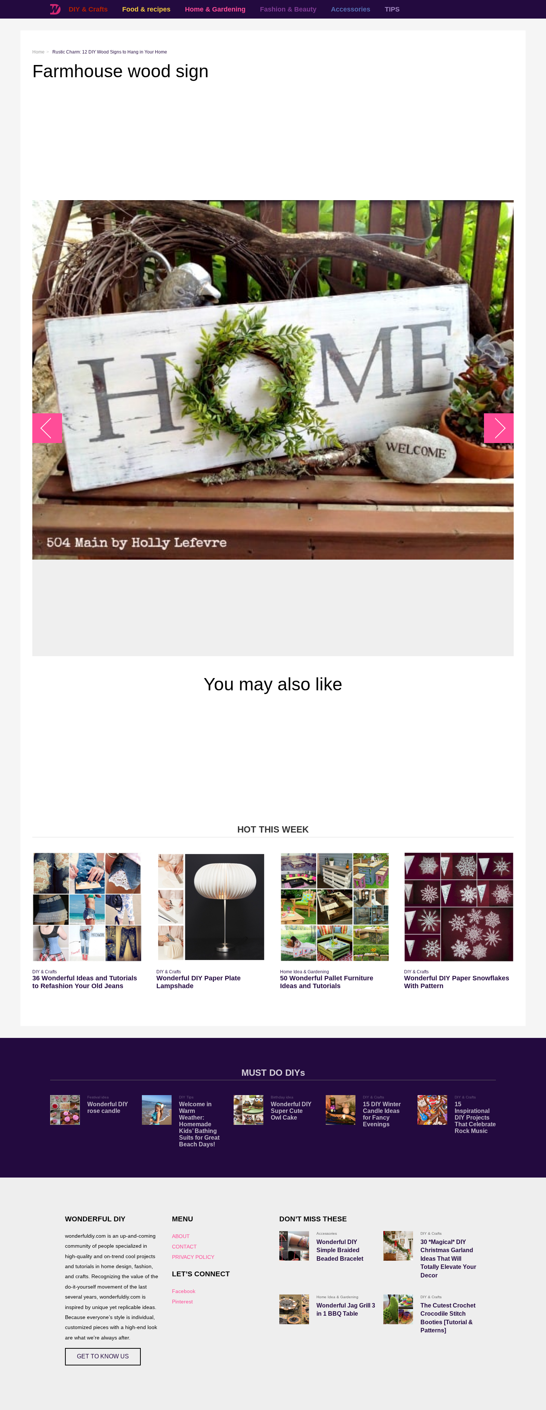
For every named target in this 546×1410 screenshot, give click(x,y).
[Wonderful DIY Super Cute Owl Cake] (248, 1110)
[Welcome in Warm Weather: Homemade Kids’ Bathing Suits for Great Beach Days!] (157, 1110)
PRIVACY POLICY (193, 1257)
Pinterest (182, 1302)
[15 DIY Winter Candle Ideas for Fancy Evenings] (340, 1110)
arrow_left (51, 428)
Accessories (350, 9)
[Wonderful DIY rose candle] (65, 1110)
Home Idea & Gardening (304, 971)
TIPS (392, 9)
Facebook (183, 1291)
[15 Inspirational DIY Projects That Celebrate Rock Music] (432, 1110)
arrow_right (495, 428)
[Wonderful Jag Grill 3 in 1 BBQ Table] (294, 1309)
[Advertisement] (255, 141)
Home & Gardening (215, 9)
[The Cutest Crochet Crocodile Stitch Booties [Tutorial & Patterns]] (398, 1309)
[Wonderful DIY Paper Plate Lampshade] (211, 907)
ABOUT (181, 1236)
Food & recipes (146, 9)
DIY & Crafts (88, 9)
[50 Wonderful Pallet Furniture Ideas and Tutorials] (335, 907)
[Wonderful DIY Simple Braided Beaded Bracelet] (294, 1246)
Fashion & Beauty (288, 9)
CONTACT (184, 1247)
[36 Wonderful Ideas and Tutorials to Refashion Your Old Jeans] (87, 907)
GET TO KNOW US (103, 1356)
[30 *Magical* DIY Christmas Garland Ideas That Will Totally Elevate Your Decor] (398, 1246)
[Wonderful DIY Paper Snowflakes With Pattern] (459, 907)
